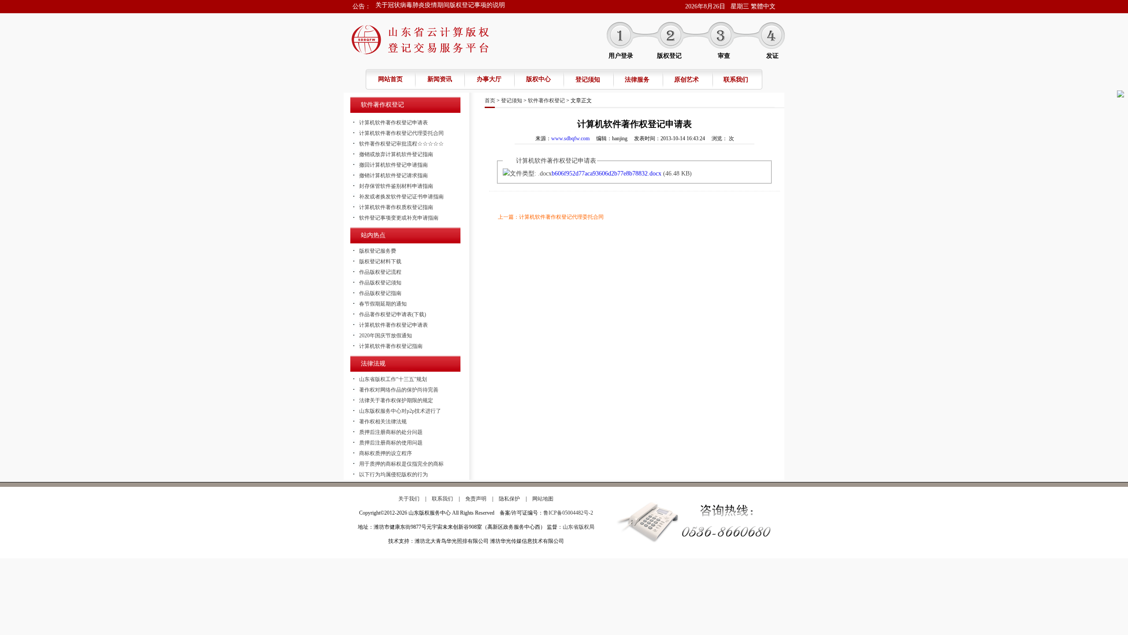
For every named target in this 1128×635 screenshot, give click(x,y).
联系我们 (736, 79)
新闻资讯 (439, 79)
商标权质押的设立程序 (385, 453)
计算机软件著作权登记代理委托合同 (401, 133)
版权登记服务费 (377, 251)
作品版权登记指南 (380, 293)
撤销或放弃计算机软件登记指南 (396, 154)
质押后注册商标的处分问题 (391, 432)
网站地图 (542, 499)
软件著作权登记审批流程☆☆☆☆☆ (401, 144)
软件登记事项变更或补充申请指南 (398, 218)
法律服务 (637, 79)
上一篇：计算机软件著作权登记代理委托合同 (551, 217)
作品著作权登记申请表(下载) (392, 314)
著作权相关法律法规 (383, 421)
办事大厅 (489, 79)
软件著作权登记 (546, 100)
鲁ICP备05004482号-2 (568, 513)
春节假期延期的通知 (403, 6)
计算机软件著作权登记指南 (391, 346)
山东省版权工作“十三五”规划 (393, 379)
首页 (490, 100)
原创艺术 (686, 79)
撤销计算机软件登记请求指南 (393, 175)
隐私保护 (509, 499)
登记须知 (587, 79)
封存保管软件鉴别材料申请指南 (396, 186)
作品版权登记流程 (380, 272)
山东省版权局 (578, 527)
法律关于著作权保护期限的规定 (396, 400)
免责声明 (475, 499)
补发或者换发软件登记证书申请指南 (401, 197)
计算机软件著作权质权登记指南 (396, 207)
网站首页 (390, 79)
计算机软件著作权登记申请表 (393, 123)
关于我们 (408, 499)
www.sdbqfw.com (570, 138)
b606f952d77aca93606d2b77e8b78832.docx (606, 173)
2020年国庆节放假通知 (385, 335)
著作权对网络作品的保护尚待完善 (398, 390)
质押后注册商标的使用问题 (391, 443)
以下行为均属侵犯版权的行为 (393, 474)
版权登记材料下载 (380, 261)
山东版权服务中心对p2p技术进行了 (400, 411)
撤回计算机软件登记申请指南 (393, 165)
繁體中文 (763, 6)
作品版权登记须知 (380, 283)
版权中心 (538, 79)
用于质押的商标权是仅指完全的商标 (401, 464)
